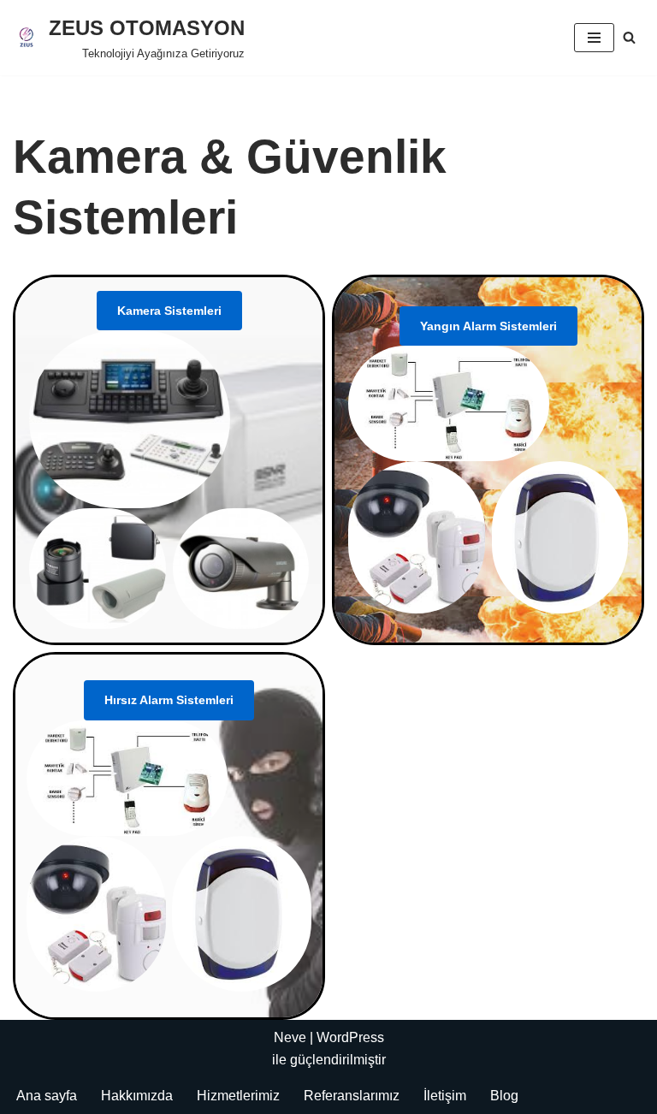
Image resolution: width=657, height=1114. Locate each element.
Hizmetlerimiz (238, 1095)
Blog (504, 1095)
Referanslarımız (352, 1095)
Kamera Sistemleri (169, 310)
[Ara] (629, 37)
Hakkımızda (137, 1095)
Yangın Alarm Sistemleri (488, 326)
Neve (290, 1037)
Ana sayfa (46, 1095)
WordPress (350, 1037)
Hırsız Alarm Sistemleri (169, 700)
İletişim (444, 1095)
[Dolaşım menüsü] (594, 37)
